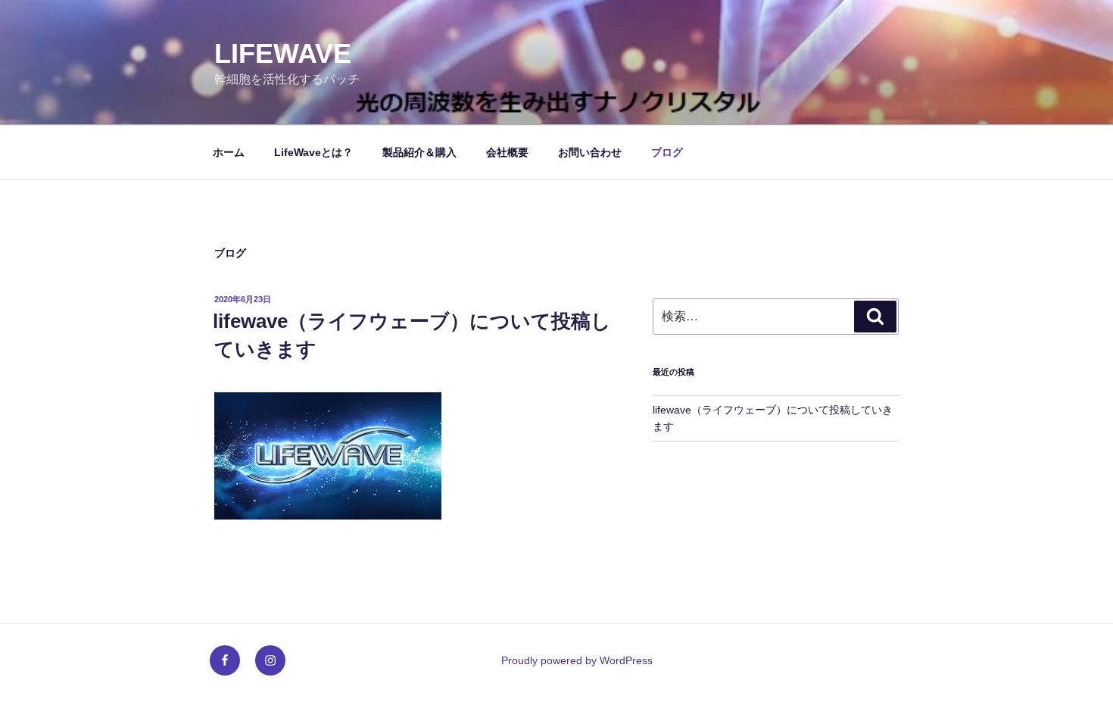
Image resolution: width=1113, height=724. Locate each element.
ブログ (667, 152)
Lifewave (282, 53)
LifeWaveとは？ (313, 152)
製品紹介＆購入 (419, 152)
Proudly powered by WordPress (577, 660)
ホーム (229, 152)
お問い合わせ (590, 152)
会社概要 (507, 152)
